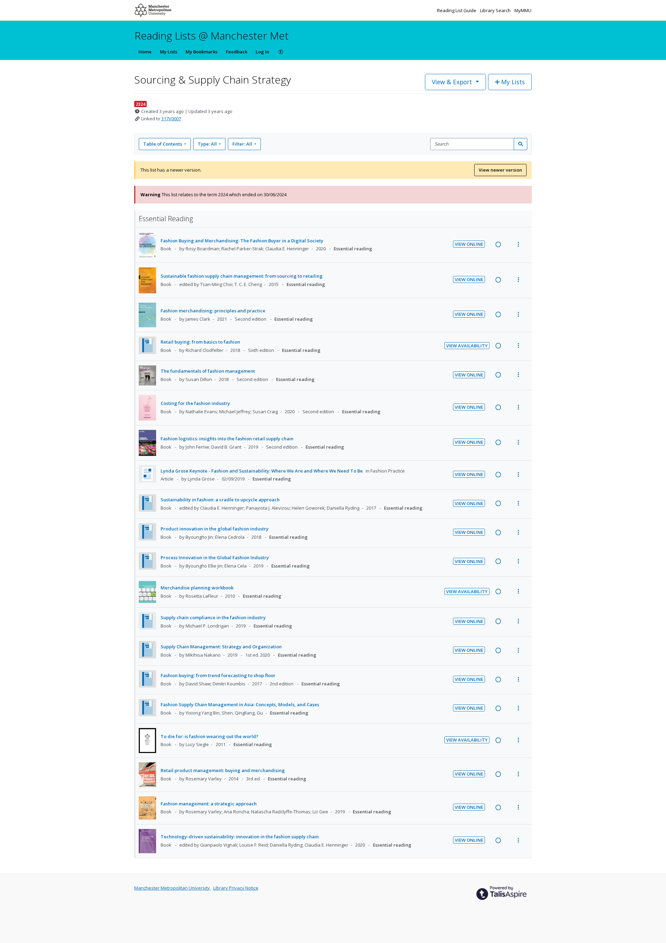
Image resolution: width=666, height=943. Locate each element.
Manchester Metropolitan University (172, 888)
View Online (469, 244)
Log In (262, 52)
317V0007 (171, 118)
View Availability (467, 346)
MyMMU (522, 10)
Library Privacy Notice (235, 888)
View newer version (500, 170)
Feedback (236, 52)
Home (145, 52)
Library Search (496, 10)
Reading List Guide (457, 10)
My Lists (168, 52)
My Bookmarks (201, 52)
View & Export (452, 82)
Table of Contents (162, 144)
